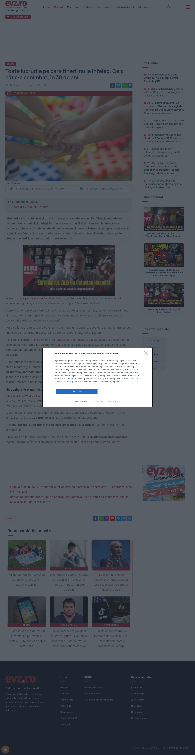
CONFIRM (77, 391)
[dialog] (97, 377)
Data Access (97, 401)
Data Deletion (81, 401)
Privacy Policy (113, 401)
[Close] (147, 353)
